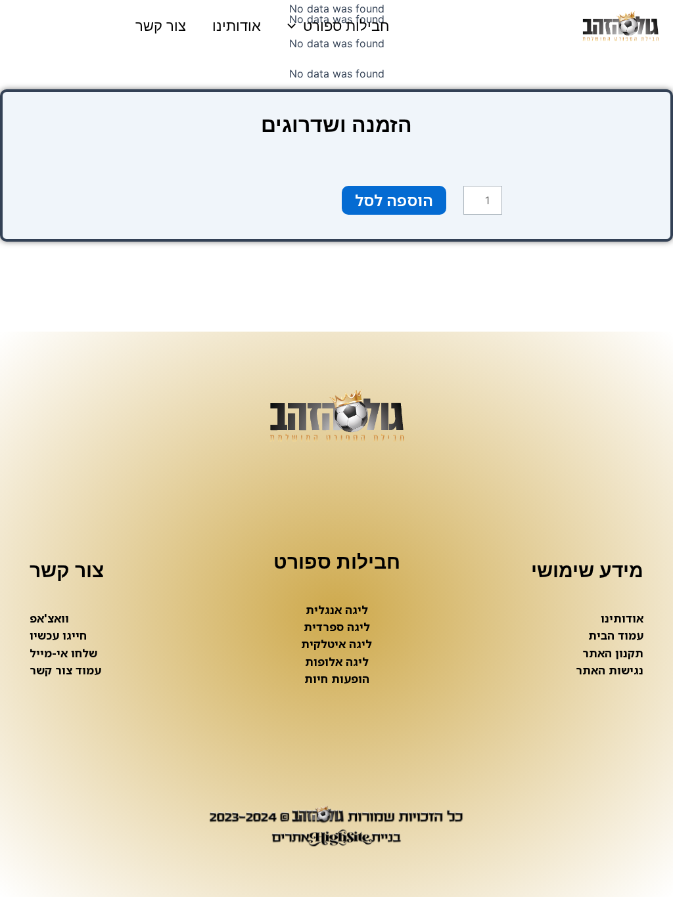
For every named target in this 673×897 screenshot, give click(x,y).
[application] (294, 26)
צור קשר (160, 26)
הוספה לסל (394, 200)
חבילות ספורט (346, 26)
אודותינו (236, 26)
